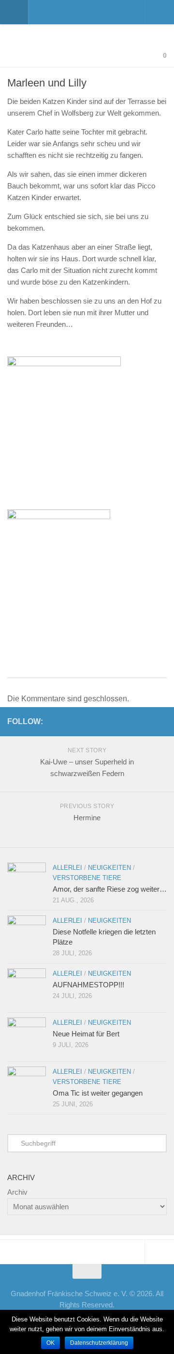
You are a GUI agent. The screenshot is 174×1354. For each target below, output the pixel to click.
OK (50, 1342)
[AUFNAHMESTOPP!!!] (26, 987)
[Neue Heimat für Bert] (26, 1036)
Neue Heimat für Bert (86, 1034)
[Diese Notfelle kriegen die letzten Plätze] (26, 934)
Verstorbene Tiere (87, 877)
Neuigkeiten (109, 867)
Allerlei (67, 867)
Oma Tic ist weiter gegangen (98, 1093)
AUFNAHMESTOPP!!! (88, 985)
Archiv (17, 1192)
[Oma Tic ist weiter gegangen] (26, 1085)
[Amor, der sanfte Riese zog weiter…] (26, 882)
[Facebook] (161, 721)
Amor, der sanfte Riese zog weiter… (110, 889)
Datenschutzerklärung (99, 1342)
